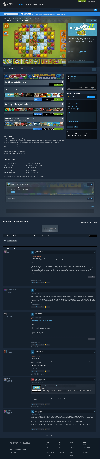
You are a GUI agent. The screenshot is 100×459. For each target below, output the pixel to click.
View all (92, 206)
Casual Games (12, 18)
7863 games (9, 380)
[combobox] (77, 10)
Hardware (61, 450)
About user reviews (84, 222)
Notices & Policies (74, 450)
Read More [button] (91, 276)
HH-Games (81, 53)
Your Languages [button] (11, 240)
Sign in (5, 68)
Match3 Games (76, 108)
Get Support (85, 450)
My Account (85, 452)
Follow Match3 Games (19, 188)
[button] (5, 10)
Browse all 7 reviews (49, 435)
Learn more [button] (91, 96)
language (93, 1)
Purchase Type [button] (16, 235)
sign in (88, 1)
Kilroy (8, 313)
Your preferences (93, 222)
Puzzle (87, 62)
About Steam (49, 444)
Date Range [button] (34, 235)
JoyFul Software (82, 51)
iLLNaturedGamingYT (12, 289)
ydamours (9, 410)
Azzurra (9, 251)
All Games (5, 18)
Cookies (71, 452)
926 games (9, 290)
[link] (48, 99)
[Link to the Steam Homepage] (8, 5)
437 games (9, 252)
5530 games (9, 314)
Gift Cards (48, 455)
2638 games (9, 412)
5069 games (9, 352)
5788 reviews (9, 381)
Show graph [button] (92, 235)
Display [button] (49, 235)
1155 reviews (9, 316)
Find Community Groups (73, 121)
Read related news (72, 117)
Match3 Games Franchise (21, 18)
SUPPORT (42, 4)
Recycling (61, 452)
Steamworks (48, 450)
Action (73, 62)
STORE (21, 4)
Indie (91, 62)
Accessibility (72, 447)
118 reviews (9, 292)
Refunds (71, 455)
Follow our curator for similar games (39, 365)
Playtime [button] (43, 235)
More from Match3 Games (19, 184)
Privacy (71, 444)
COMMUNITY (28, 4)
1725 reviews (9, 353)
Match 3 (77, 62)
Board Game (82, 62)
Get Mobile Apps (86, 447)
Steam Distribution (50, 452)
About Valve (62, 444)
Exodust (9, 351)
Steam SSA (48, 447)
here (31, 211)
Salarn (8, 378)
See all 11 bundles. (8, 132)
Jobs (60, 447)
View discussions (71, 119)
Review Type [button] (7, 235)
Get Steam (85, 444)
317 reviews (9, 254)
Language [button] (26, 235)
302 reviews (9, 413)
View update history (72, 114)
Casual (69, 62)
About (35, 4)
